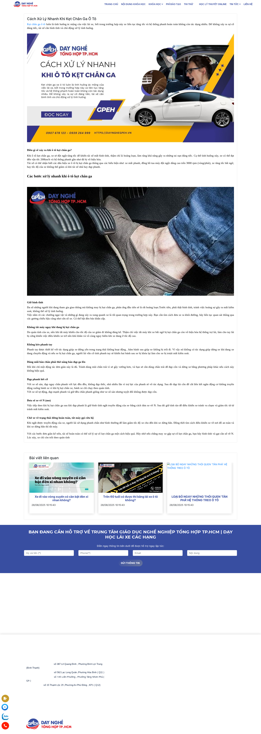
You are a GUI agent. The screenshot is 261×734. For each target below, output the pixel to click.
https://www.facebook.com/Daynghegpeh (45, 703)
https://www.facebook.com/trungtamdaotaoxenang (55, 711)
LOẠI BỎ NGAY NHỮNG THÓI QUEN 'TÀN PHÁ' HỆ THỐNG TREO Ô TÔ (199, 498)
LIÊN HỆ (248, 4)
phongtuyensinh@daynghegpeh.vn (49, 694)
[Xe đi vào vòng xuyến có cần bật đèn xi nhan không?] (61, 477)
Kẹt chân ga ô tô (36, 24)
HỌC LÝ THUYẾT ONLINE (213, 4)
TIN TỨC (234, 4)
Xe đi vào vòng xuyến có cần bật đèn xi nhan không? (61, 498)
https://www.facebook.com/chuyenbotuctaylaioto (54, 706)
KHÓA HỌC (155, 4)
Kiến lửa (191, 732)
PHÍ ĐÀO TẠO (173, 4)
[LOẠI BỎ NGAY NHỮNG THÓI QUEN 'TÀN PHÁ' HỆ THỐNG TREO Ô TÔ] (199, 477)
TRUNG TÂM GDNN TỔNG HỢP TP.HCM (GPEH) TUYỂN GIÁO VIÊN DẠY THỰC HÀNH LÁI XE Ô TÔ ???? (148, 656)
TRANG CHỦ (111, 4)
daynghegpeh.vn (44, 716)
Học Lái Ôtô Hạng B (128, 647)
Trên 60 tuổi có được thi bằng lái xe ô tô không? (130, 498)
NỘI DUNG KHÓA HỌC (133, 4)
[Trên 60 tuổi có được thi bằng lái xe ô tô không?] (130, 477)
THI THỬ (188, 4)
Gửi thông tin (130, 562)
